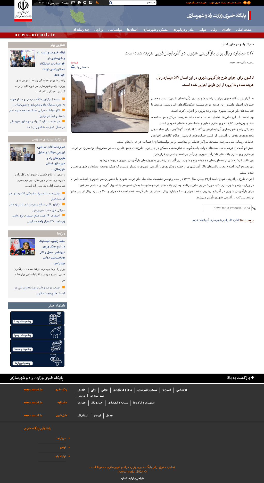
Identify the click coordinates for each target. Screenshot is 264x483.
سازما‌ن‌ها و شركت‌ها (143, 402)
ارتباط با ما (60, 456)
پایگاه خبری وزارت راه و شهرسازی (219, 15)
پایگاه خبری (61, 389)
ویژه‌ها (61, 234)
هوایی (202, 29)
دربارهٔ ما (61, 438)
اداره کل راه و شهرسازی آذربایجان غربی (215, 219)
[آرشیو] (90, 3)
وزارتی (98, 29)
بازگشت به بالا (238, 378)
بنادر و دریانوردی (183, 29)
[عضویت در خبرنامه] (214, 2)
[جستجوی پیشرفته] (84, 3)
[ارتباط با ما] (73, 3)
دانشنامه (62, 402)
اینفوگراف (83, 415)
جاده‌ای (226, 29)
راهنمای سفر (56, 306)
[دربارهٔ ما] (79, 3)
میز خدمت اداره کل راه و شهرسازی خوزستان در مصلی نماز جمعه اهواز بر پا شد (37, 124)
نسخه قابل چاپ (82, 68)
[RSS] (96, 3)
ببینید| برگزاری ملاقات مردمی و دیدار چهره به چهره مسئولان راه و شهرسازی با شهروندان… (37, 102)
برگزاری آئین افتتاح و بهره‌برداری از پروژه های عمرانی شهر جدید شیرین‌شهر (37, 207)
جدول (109, 415)
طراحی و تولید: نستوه (132, 478)
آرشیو (63, 447)
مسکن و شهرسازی (155, 29)
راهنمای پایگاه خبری (37, 428)
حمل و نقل (97, 402)
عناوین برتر (57, 45)
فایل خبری (61, 415)
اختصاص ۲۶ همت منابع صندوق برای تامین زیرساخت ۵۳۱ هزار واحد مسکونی (38, 218)
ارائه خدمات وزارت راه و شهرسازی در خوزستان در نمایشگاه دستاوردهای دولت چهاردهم (51, 63)
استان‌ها (132, 29)
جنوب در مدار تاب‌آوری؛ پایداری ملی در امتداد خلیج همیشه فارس (39, 290)
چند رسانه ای (81, 29)
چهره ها (82, 402)
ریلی (214, 29)
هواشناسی (115, 29)
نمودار (97, 415)
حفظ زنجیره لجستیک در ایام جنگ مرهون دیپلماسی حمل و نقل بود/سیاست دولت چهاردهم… (52, 252)
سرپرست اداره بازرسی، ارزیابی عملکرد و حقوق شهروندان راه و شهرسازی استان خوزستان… (51, 158)
